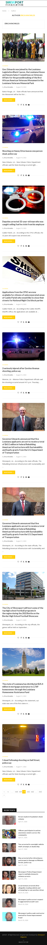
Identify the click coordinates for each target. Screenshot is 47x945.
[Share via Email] (29, 105)
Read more (8, 100)
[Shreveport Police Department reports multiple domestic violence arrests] (9, 875)
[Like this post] (18, 105)
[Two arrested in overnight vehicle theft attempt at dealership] (9, 847)
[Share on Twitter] (23, 105)
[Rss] (41, 3)
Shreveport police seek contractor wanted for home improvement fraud (31, 915)
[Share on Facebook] (21, 105)
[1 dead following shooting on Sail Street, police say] (23, 738)
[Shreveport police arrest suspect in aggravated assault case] (9, 902)
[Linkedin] (34, 3)
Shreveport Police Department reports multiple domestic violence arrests (30, 874)
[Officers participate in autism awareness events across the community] (9, 833)
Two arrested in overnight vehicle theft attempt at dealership (31, 845)
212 (40, 792)
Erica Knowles (12, 23)
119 (20, 792)
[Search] (45, 3)
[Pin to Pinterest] (26, 105)
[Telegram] (39, 3)
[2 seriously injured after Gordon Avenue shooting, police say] (23, 346)
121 (28, 792)
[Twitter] (31, 3)
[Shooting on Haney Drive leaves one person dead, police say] (23, 129)
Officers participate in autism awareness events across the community (29, 832)
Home (4, 11)
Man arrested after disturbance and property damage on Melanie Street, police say (30, 860)
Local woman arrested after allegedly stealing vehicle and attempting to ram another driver (31, 888)
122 (32, 792)
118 (16, 792)
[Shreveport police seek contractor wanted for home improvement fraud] (9, 916)
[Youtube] (36, 3)
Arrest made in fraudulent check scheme (30, 818)
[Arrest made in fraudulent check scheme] (9, 820)
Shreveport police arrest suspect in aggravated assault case (30, 900)
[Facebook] (29, 3)
